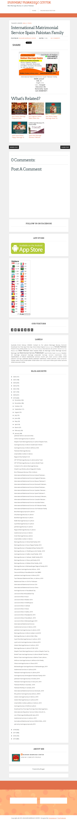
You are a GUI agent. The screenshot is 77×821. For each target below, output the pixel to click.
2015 (14, 739)
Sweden (63, 353)
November (18, 403)
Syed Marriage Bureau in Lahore (24, 524)
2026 (14, 377)
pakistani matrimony (39, 358)
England (43, 347)
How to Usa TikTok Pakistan (35, 349)
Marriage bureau (61, 351)
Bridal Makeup (21, 345)
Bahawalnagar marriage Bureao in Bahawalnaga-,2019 (30, 666)
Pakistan (39, 352)
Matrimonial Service (27, 353)
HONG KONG (23, 349)
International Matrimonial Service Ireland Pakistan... (30, 475)
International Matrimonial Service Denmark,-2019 (29, 691)
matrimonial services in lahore (23, 533)
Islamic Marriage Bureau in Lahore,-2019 (26, 645)
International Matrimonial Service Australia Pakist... (29, 502)
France (17, 349)
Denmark (63, 345)
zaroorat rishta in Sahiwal (22, 606)
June (16, 418)
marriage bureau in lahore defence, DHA (26, 448)
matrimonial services (33, 357)
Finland (13, 349)
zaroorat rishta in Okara (21, 609)
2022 (14, 389)
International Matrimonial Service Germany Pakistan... (30, 496)
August (17, 412)
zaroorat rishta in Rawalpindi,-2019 (24, 615)
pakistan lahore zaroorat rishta (23, 436)
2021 (14, 392)
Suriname (58, 353)
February (18, 430)
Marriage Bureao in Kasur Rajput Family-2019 (27, 545)
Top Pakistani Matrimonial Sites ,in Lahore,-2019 (28, 578)
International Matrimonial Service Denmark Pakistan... (30, 484)
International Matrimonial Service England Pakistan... (30, 478)
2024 (14, 383)
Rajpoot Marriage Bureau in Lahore (25, 530)
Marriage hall (15, 353)
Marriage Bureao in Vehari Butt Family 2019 (27, 542)
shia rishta (43, 360)
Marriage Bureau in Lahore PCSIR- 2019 (26, 648)
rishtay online (15, 360)
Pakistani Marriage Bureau (22, 451)
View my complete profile (31, 757)
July (16, 415)
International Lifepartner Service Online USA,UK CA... (30, 712)
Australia (13, 345)
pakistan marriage (16, 358)
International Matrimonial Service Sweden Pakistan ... (30, 490)
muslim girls (44, 357)
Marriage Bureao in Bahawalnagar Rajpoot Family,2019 (30, 566)
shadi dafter (28, 360)
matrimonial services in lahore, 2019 (25, 627)
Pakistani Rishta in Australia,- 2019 (24, 685)
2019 (14, 398)
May (16, 421)
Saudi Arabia (48, 353)
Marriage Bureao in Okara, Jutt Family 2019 (27, 560)
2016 (14, 736)
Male (25, 23)
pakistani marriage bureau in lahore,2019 (26, 575)
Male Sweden (34, 351)
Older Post (65, 147)
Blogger (42, 769)
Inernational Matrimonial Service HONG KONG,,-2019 (30, 721)
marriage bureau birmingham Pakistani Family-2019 (29, 675)
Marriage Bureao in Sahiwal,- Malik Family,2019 (28, 557)
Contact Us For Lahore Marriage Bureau (46, 345)
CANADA (29, 345)
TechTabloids (62, 818)
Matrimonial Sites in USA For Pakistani (25, 581)
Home (34, 10)
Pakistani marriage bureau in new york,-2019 (27, 682)
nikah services (53, 357)
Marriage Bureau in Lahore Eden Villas (25, 636)
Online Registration (47, 10)
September (18, 409)
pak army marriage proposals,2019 (24, 724)
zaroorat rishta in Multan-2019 (23, 600)
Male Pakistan (23, 350)
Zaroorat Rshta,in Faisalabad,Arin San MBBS (27, 572)
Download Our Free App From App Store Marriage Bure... (31, 709)
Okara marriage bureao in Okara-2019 (25, 663)
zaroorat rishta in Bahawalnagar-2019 (25, 621)
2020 (14, 395)
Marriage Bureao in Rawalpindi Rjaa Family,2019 (28, 548)
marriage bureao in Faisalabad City (24, 590)
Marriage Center (50, 351)
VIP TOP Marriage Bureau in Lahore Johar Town (28, 460)
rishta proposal (61, 358)
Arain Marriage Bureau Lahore (23, 536)
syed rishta (57, 360)
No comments (55, 38)
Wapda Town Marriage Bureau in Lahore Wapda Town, (31, 442)
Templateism (52, 818)
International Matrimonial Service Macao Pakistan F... (30, 481)
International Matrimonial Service (24, 624)
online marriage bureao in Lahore (24, 439)
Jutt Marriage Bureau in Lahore (23, 527)
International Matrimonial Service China (26, 587)
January (17, 433)
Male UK (41, 351)
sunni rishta (50, 360)
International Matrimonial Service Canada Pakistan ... (30, 499)
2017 (14, 733)
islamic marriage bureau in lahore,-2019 (26, 697)
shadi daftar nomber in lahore (23, 454)
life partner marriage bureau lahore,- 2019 (27, 569)
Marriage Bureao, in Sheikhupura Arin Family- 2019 (29, 551)
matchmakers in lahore (18, 357)
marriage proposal (20, 355)
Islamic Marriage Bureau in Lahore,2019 (26, 700)
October (17, 406)
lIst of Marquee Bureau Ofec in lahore (25, 472)
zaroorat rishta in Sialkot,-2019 (23, 612)
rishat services (51, 358)
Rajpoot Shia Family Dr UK (22, 457)
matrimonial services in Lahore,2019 (25, 669)
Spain (29, 23)
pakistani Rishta (28, 358)
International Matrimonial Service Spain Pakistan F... (30, 493)
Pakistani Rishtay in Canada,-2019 (24, 688)
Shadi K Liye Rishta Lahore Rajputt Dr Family (27, 469)
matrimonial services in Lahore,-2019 (25, 718)
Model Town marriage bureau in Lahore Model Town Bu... (31, 654)
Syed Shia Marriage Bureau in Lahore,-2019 (27, 639)
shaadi (22, 360)
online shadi (62, 357)
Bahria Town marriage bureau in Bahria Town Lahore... (30, 657)
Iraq (65, 349)
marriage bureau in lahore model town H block (28, 445)
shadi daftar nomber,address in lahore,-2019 (28, 703)
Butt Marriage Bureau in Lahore (23, 517)
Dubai (38, 347)
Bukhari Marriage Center (27, 38)
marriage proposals (34, 355)
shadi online (36, 360)
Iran (63, 349)
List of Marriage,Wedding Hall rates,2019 (26, 715)
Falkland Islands (50, 347)
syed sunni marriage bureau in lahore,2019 (27, 642)
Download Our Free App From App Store (23, 347)
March (17, 427)
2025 (14, 380)
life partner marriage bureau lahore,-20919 (27, 694)
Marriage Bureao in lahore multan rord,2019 (27, 633)
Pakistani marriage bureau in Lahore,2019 (27, 672)
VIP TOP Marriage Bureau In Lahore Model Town (28, 463)
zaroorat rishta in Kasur (21, 597)
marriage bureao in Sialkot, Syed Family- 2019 (28, 554)
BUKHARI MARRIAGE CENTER (29, 2)
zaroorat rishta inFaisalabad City (24, 593)
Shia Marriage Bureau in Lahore (24, 514)
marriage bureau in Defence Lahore (25, 706)
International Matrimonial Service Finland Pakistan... (30, 487)
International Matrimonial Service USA (25, 584)
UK (12, 355)
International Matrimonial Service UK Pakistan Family (30, 505)
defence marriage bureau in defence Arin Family (29, 660)
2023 (14, 386)
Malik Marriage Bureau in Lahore (24, 521)
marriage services (47, 355)
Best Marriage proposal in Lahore (24, 511)
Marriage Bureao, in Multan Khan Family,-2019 (28, 563)
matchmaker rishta (60, 355)
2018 (14, 730)
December (18, 400)
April (16, 424)
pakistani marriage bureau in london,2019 (27, 679)
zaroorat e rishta (20, 362)
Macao (13, 350)
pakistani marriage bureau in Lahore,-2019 (27, 630)
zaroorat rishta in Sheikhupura (23, 603)
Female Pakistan (60, 347)
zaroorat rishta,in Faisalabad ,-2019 (25, 618)
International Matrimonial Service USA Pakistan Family (30, 508)
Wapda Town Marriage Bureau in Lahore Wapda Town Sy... (32, 651)
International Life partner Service (52, 349)
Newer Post (14, 147)
